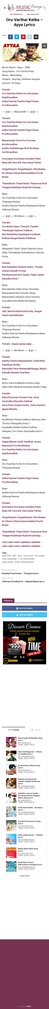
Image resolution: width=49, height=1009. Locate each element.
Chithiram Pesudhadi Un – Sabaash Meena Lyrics (23, 581)
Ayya (20, 556)
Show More (24, 876)
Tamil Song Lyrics (32, 14)
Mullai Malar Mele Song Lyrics (28, 850)
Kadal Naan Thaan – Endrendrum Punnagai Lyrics (30, 863)
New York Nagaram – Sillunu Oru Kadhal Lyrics (30, 753)
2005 (14, 556)
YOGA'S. (29, 1006)
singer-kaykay (7, 562)
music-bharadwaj (9, 559)
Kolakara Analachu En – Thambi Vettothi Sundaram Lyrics (29, 781)
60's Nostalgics (25, 826)
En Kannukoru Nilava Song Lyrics (29, 766)
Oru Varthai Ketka (27, 559)
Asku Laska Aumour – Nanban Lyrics (30, 836)
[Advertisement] (24, 694)
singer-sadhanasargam (24, 562)
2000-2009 (6, 556)
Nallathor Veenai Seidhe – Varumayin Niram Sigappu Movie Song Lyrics (29, 795)
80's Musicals (24, 743)
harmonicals (28, 556)
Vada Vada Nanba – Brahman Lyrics (30, 809)
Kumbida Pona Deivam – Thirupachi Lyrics (20, 573)
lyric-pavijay (39, 556)
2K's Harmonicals (16, 14)
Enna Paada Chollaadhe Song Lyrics (30, 739)
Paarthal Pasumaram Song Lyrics (29, 822)
